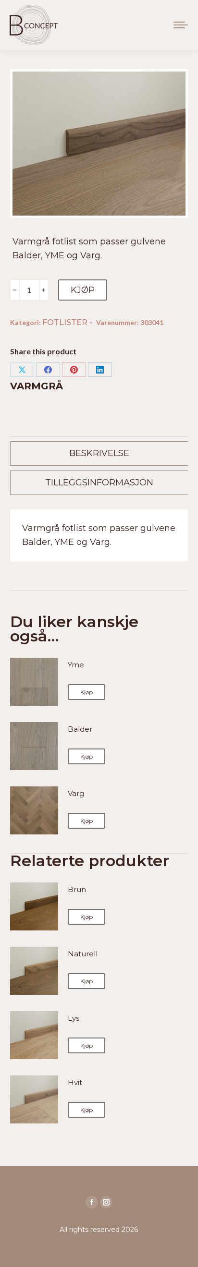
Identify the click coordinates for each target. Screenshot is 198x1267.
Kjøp (83, 290)
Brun (77, 889)
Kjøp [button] (86, 692)
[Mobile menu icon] (180, 25)
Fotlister (64, 322)
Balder (80, 729)
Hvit (75, 1082)
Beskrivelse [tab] (99, 453)
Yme (76, 664)
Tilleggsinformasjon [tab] (99, 482)
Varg (76, 793)
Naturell (83, 953)
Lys (73, 1018)
